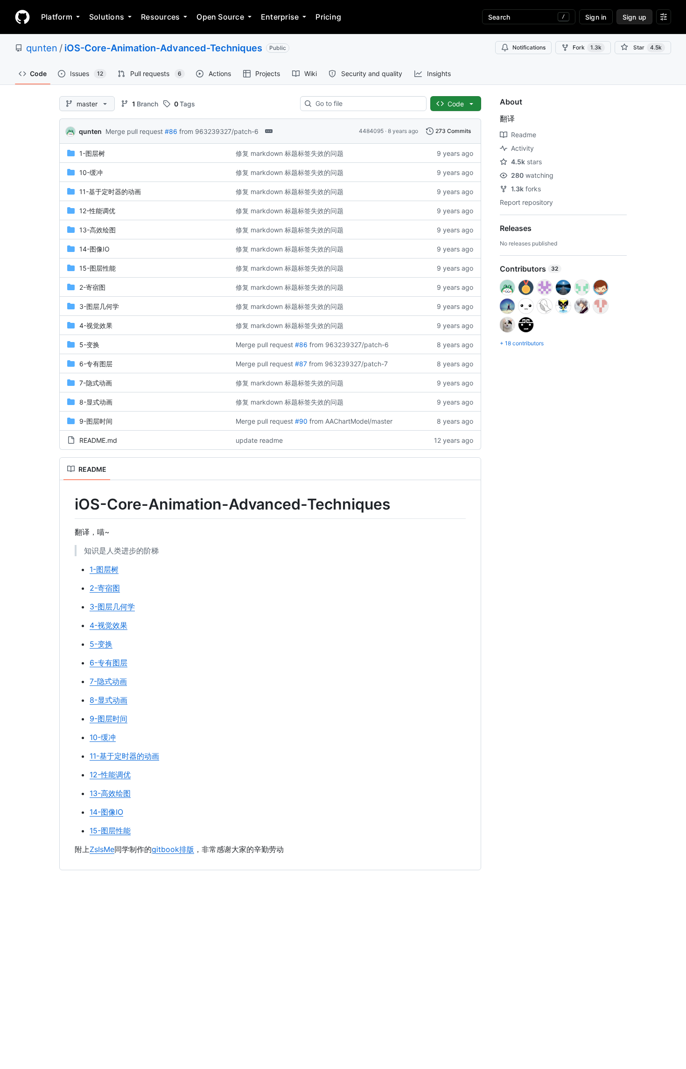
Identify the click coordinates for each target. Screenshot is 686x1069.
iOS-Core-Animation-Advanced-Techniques (163, 48)
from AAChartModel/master (350, 421)
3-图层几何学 (99, 306)
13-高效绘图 (97, 230)
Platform (56, 16)
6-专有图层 (95, 364)
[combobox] (367, 104)
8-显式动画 (95, 402)
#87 (301, 364)
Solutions (106, 16)
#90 (301, 421)
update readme (259, 440)
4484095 (371, 130)
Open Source (220, 16)
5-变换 (89, 345)
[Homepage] (22, 16)
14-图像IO (94, 249)
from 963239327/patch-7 (348, 364)
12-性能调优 (97, 211)
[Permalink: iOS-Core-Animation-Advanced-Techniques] (68, 504)
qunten (41, 48)
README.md (98, 440)
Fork (587, 47)
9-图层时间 (95, 421)
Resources (160, 16)
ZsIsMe (102, 849)
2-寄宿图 (92, 287)
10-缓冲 (91, 172)
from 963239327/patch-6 (219, 131)
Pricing (328, 16)
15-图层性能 (97, 268)
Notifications (529, 47)
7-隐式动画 (95, 383)
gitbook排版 (173, 849)
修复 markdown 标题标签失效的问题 (289, 153)
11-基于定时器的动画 (110, 192)
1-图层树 (92, 153)
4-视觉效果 (95, 325)
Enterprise (280, 16)
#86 (171, 131)
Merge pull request (134, 131)
